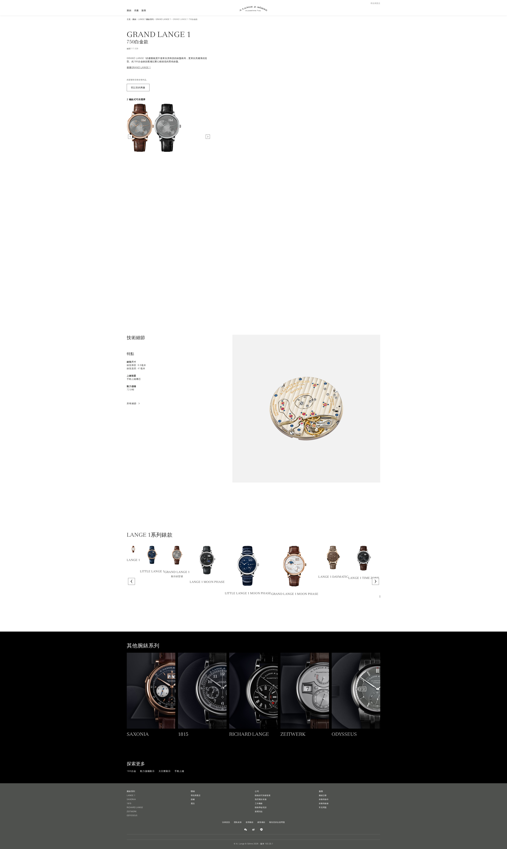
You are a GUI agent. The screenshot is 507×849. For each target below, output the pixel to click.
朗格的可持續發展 (262, 795)
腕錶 (129, 10)
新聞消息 (259, 811)
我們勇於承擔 (261, 799)
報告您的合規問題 (277, 822)
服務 (143, 10)
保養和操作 (324, 799)
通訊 (193, 803)
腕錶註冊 (323, 795)
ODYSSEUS (132, 815)
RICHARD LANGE (135, 807)
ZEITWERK (132, 811)
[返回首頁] (253, 8)
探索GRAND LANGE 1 (139, 67)
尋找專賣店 (196, 795)
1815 (129, 803)
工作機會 (259, 803)
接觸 (193, 799)
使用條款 (249, 822)
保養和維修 (324, 803)
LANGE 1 (131, 795)
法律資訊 (226, 822)
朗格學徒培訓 (261, 807)
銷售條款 (261, 822)
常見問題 (323, 807)
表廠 (136, 10)
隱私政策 (238, 822)
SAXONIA (131, 799)
